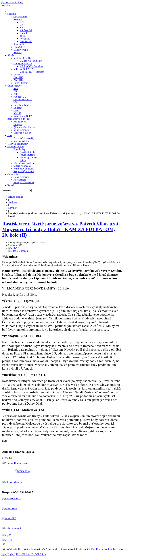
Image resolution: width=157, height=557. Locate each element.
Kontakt (11, 185)
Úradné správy (14, 85)
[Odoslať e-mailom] (18, 251)
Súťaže (10, 55)
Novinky (17, 52)
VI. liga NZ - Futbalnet (31, 60)
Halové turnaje (20, 83)
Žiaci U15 (18, 77)
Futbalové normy (15, 146)
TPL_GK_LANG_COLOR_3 (31, 554)
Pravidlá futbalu (27, 152)
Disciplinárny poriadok (24, 163)
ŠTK (22, 22)
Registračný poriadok (23, 171)
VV (15, 102)
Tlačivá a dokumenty (17, 143)
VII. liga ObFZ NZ (22, 63)
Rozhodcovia (19, 121)
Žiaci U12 (18, 80)
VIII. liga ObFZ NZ (23, 69)
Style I (4, 554)
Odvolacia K (26, 41)
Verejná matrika (21, 141)
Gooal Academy (21, 177)
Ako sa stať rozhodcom (24, 127)
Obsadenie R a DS (22, 99)
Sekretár (17, 107)
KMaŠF (23, 33)
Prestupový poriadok (23, 168)
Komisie (17, 19)
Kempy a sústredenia (23, 182)
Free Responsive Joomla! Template (108, 549)
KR (21, 27)
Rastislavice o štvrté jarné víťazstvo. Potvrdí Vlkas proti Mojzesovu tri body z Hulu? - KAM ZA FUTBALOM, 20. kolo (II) (61, 229)
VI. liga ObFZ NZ (22, 58)
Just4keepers (19, 179)
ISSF (9, 135)
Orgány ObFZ (20, 16)
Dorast (16, 74)
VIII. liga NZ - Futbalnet (32, 72)
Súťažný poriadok (22, 166)
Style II (11, 554)
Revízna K (25, 38)
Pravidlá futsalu (27, 155)
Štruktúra (11, 13)
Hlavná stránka (15, 196)
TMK (22, 36)
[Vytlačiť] (13, 248)
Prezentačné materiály (24, 138)
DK (21, 25)
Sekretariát (18, 44)
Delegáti (17, 124)
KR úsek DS (26, 30)
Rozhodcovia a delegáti (18, 119)
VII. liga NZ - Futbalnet (31, 66)
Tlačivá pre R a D (22, 132)
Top (3, 544)
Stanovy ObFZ (20, 49)
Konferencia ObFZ (22, 116)
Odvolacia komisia (22, 105)
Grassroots (12, 174)
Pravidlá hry (19, 149)
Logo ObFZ (19, 47)
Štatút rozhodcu (21, 130)
